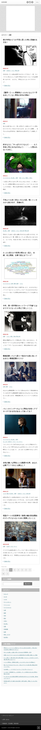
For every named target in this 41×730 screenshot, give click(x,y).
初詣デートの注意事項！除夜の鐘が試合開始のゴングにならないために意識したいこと (20, 517)
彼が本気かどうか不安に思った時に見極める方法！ (20, 41)
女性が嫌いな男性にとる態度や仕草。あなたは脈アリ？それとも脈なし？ (20, 464)
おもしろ (6, 594)
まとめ (5, 596)
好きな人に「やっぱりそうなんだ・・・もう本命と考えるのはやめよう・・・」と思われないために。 (20, 147)
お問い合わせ (5, 719)
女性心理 (22, 230)
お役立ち (8, 70)
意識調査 (6, 629)
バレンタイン (19, 441)
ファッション (7, 604)
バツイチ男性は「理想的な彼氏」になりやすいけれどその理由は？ (19, 662)
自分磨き (6, 637)
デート (15, 546)
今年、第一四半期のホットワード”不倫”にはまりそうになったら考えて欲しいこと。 (20, 307)
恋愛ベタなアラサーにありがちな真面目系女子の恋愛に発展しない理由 (20, 655)
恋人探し (13, 177)
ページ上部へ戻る (38, 727)
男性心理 (17, 70)
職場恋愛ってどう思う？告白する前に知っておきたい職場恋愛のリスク (20, 357)
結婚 (17, 283)
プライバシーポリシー (8, 715)
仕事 (12, 283)
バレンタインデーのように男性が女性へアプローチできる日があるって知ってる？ (20, 410)
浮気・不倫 (12, 336)
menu (37, 2)
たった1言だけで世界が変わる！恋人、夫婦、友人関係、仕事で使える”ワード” (19, 254)
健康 (5, 613)
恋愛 (4, 70)
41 (3, 573)
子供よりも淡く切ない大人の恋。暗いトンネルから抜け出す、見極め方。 (20, 201)
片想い (30, 177)
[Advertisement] (21, 18)
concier (4, 2)
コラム (12, 70)
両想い (27, 177)
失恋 (5, 615)
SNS (20, 177)
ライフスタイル (6, 177)
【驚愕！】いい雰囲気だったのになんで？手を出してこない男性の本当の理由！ (20, 94)
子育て (5, 621)
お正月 (8, 546)
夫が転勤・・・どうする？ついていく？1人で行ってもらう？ (18, 669)
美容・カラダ (7, 634)
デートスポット (7, 602)
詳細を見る (7, 85)
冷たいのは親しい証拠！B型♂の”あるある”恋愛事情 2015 (17, 652)
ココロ (4, 493)
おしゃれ (5, 441)
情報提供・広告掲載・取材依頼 (10, 723)
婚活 (8, 493)
